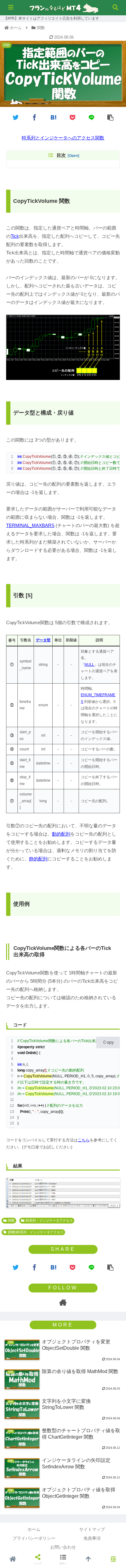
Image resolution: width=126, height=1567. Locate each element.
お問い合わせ (63, 1547)
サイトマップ (92, 1529)
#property (26, 1047)
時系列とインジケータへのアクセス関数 (63, 137)
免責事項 (92, 1538)
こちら (84, 1140)
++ (41, 1105)
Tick (15, 236)
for (19, 1105)
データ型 (43, 640)
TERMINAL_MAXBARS (30, 525)
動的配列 (61, 834)
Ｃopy (108, 1042)
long (21, 1070)
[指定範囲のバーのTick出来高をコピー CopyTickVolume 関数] (53, 117)
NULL (89, 664)
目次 (61, 155)
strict (40, 1047)
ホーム (34, 1529)
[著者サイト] (63, 1302)
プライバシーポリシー (34, 1538)
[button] (113, 855)
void (21, 1053)
